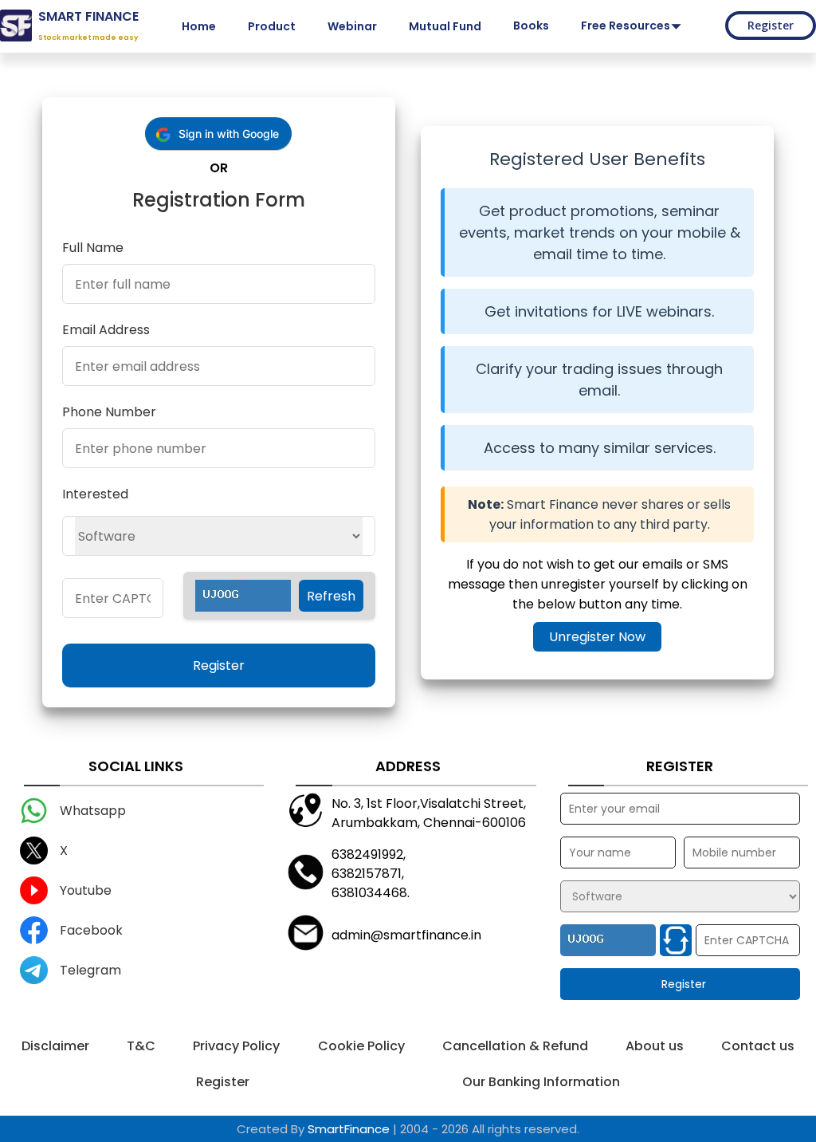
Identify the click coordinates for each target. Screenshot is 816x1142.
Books (531, 25)
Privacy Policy (236, 1046)
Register (770, 25)
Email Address (106, 330)
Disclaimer (55, 1046)
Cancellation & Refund (515, 1046)
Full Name (93, 247)
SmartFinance (349, 1128)
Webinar (352, 26)
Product (272, 26)
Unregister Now (597, 637)
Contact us (757, 1046)
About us (655, 1046)
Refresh (331, 596)
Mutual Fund (445, 26)
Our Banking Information (541, 1082)
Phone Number (109, 412)
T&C (141, 1046)
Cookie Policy (361, 1046)
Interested (95, 494)
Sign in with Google (228, 133)
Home (199, 26)
